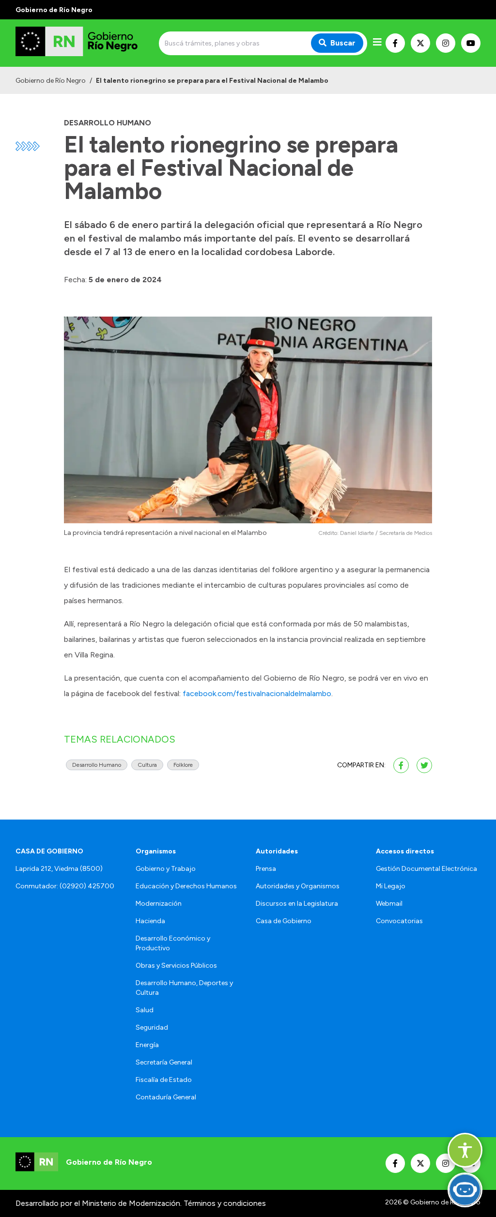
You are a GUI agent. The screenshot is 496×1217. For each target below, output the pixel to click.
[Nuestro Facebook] (395, 43)
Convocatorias (399, 921)
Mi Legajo (390, 886)
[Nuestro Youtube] (470, 43)
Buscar (343, 42)
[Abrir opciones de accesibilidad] (465, 1150)
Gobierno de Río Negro (51, 80)
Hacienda (150, 921)
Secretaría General (164, 1062)
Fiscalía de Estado (164, 1080)
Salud (145, 1010)
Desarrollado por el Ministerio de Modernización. (99, 1203)
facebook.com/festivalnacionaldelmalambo (257, 693)
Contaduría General (166, 1097)
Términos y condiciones (225, 1203)
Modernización (159, 903)
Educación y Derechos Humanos (186, 886)
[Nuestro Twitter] (420, 43)
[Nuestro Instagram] (445, 43)
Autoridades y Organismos (298, 886)
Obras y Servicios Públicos (176, 965)
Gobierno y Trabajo (166, 869)
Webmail (389, 903)
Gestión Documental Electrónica (426, 869)
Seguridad (152, 1027)
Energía (147, 1045)
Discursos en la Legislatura (297, 903)
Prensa (266, 869)
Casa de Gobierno (283, 921)
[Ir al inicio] (85, 43)
